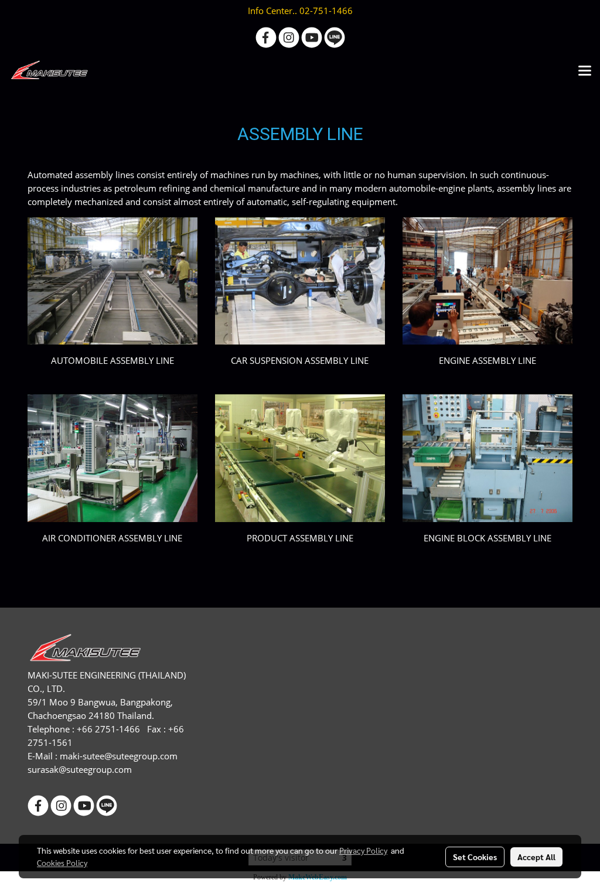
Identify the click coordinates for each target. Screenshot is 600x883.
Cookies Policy (62, 862)
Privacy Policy (363, 850)
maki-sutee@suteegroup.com (119, 756)
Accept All (536, 856)
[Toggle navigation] (585, 71)
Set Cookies (475, 856)
